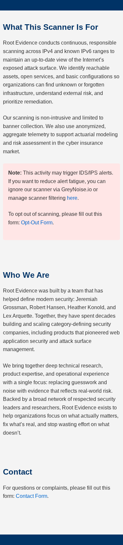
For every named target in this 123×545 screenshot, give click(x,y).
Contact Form (31, 496)
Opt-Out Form (36, 222)
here (72, 198)
